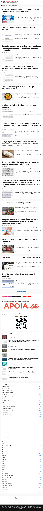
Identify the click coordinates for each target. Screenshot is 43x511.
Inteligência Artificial (21, 437)
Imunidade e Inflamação (21, 435)
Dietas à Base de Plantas (21, 416)
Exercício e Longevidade (21, 424)
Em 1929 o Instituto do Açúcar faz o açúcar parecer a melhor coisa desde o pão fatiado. (21, 163)
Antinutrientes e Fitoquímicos (21, 396)
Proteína (21, 465)
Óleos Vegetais (21, 455)
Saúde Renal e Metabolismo (21, 483)
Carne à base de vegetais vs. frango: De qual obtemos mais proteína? (18, 88)
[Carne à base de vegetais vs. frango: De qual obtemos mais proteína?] (8, 97)
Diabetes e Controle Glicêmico (21, 410)
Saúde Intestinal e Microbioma (21, 475)
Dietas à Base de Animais (21, 414)
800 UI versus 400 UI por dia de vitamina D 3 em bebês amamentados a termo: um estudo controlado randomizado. (20, 221)
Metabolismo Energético (21, 447)
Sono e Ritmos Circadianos (21, 485)
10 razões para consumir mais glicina (15, 362)
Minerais (21, 449)
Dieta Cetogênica (21, 412)
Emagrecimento (21, 420)
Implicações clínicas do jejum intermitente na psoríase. (19, 106)
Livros (21, 441)
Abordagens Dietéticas (21, 386)
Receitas (21, 467)
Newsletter (21, 453)
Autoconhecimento (21, 400)
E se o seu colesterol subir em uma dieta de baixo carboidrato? (20, 240)
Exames (21, 422)
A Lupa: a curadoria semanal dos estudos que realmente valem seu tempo (23, 353)
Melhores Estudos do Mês (21, 445)
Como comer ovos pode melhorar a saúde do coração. (19, 29)
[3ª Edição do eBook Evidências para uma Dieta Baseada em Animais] (4, 350)
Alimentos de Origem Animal (21, 390)
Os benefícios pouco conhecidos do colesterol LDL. (21, 258)
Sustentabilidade (21, 489)
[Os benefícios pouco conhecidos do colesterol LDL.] (8, 266)
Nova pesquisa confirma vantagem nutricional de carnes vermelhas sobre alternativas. (20, 10)
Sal (21, 471)
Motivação (21, 451)
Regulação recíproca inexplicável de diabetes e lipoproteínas (20, 367)
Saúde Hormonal (21, 473)
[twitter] (19, 502)
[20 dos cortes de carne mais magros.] (4, 337)
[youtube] (21, 502)
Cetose (21, 404)
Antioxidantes (21, 398)
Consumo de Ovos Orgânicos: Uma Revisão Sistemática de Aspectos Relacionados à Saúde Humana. (20, 68)
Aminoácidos (21, 394)
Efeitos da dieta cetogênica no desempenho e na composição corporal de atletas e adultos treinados (21, 124)
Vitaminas (21, 491)
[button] (1, 2)
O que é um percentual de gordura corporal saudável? (18, 275)
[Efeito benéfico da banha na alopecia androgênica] (4, 378)
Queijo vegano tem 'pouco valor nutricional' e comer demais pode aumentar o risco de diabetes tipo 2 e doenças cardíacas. (20, 144)
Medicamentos (21, 443)
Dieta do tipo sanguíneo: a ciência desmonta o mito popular (20, 344)
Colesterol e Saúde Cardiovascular (21, 406)
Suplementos (21, 487)
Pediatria (21, 457)
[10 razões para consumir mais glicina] (4, 364)
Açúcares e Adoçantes (21, 388)
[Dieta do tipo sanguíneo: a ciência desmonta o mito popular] (4, 346)
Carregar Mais (21, 291)
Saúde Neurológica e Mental (21, 477)
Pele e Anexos (21, 459)
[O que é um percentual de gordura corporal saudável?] (8, 284)
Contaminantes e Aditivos (21, 408)
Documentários (21, 418)
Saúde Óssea (21, 481)
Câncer (21, 402)
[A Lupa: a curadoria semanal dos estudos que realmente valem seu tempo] (4, 355)
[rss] (24, 502)
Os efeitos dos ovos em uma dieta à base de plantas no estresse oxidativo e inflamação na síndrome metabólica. (21, 48)
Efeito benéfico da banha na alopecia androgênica (18, 377)
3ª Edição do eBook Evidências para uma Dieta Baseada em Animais (21, 349)
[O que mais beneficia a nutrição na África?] (8, 211)
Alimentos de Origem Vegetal (21, 392)
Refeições (21, 469)
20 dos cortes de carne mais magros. (15, 335)
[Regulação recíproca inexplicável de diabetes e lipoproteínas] (4, 368)
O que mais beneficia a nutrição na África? (17, 203)
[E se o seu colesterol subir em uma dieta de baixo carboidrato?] (8, 249)
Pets (21, 461)
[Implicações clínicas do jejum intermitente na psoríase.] (8, 115)
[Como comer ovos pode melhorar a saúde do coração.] (8, 37)
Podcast (21, 463)
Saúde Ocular (21, 479)
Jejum (21, 439)
